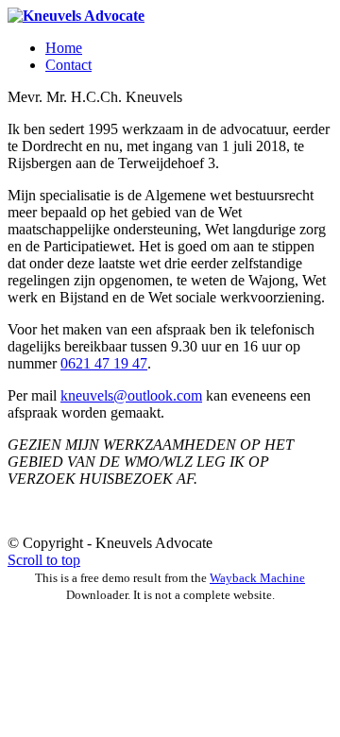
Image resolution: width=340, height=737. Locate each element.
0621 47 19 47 (103, 363)
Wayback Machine (257, 578)
